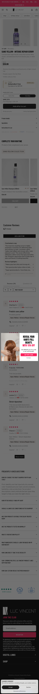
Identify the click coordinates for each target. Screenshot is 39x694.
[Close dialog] (37, 334)
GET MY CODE (28, 355)
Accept (10, 687)
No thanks (29, 357)
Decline (28, 687)
